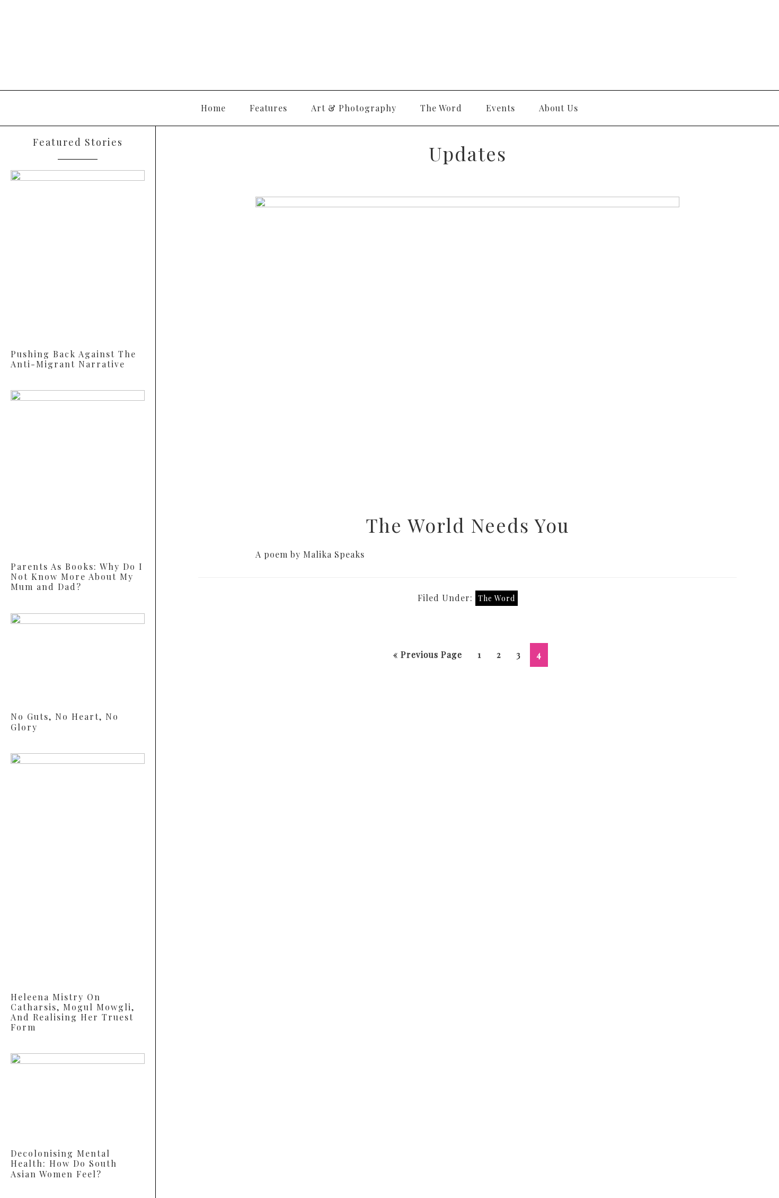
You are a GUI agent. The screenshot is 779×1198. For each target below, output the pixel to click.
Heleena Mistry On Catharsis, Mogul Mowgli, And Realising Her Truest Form (73, 1012)
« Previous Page (427, 657)
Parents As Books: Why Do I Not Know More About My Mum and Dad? (77, 576)
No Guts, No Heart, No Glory (65, 721)
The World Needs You (468, 525)
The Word (496, 598)
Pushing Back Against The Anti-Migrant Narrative (73, 358)
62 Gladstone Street (389, 45)
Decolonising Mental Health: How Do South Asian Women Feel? (64, 1163)
